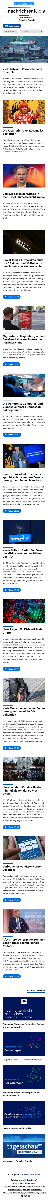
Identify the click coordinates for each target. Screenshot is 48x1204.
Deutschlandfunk (32, 1174)
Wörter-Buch (10, 31)
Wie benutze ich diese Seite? (24, 1180)
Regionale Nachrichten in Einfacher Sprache (25, 1186)
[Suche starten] (41, 31)
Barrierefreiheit (15, 1190)
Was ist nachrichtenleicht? (25, 1183)
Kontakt (26, 1190)
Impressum (36, 1190)
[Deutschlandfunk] (24, 3)
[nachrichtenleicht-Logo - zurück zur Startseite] (26, 11)
